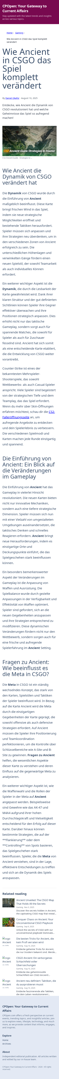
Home (10, 32)
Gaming (19, 32)
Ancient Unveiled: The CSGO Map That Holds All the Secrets (35, 901)
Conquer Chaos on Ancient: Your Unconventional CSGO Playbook (34, 921)
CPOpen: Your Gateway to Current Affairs (24, 8)
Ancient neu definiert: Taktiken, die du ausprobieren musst (36, 982)
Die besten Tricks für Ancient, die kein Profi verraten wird (35, 940)
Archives (6, 1043)
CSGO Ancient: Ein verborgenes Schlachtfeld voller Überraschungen (34, 961)
